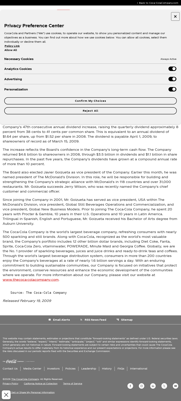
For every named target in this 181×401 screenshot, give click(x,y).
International (138, 368)
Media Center (32, 368)
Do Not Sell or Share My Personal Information (29, 392)
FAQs (121, 368)
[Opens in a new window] (130, 386)
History (107, 368)
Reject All (90, 110)
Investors (53, 368)
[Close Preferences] (6, 394)
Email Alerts (59, 319)
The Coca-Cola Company (25, 379)
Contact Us (10, 368)
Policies (70, 368)
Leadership (88, 368)
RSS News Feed (93, 319)
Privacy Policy (10, 383)
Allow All (10, 49)
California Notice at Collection (40, 383)
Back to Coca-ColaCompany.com (157, 3)
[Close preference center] (175, 16)
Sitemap (124, 319)
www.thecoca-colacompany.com (31, 279)
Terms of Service (72, 383)
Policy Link (12, 45)
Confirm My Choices (90, 100)
